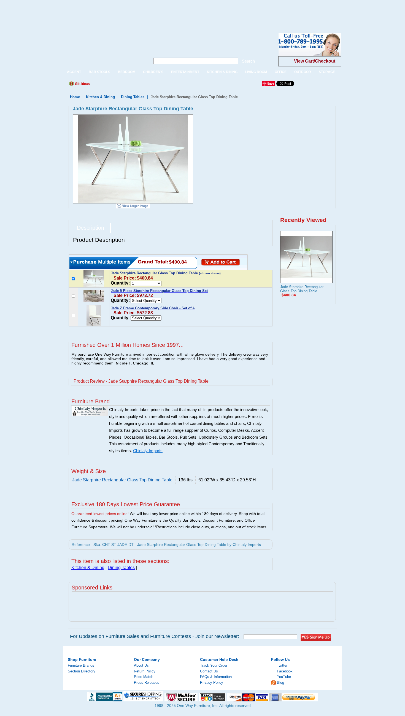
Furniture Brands (81, 665)
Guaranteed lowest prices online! (100, 513)
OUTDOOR (302, 72)
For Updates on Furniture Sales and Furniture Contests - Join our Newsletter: (154, 636)
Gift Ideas (82, 83)
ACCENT (74, 72)
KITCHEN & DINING (222, 72)
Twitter (282, 665)
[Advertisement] (100, 12)
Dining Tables (132, 97)
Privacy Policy (211, 682)
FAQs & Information (216, 677)
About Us (141, 665)
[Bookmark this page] (106, 85)
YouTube (284, 677)
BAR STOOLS (99, 72)
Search (248, 61)
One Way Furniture (104, 49)
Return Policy (144, 671)
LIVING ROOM (256, 72)
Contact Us (209, 671)
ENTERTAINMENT (185, 72)
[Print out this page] (134, 85)
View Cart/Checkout (314, 61)
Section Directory (81, 671)
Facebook (285, 671)
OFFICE (281, 72)
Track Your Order (213, 665)
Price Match (143, 677)
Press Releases (146, 682)
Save (270, 83)
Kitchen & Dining (100, 97)
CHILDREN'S (153, 72)
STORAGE (327, 72)
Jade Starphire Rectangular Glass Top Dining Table (301, 289)
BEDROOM (126, 72)
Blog (280, 682)
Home (75, 97)
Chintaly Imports (148, 451)
